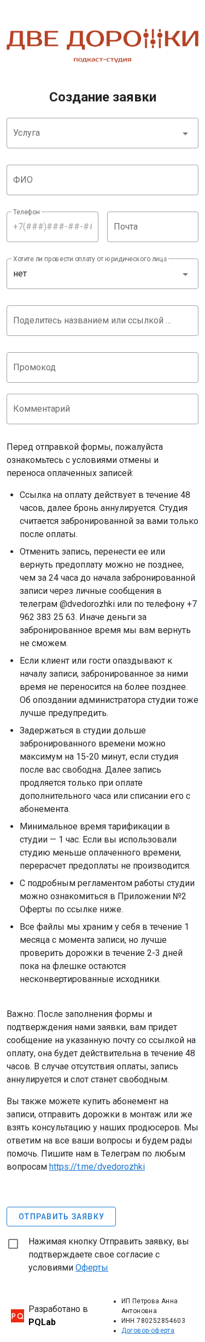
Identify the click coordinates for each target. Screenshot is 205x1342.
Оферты (91, 1267)
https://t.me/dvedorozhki (97, 1167)
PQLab (42, 1322)
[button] (102, 133)
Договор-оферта (148, 1330)
